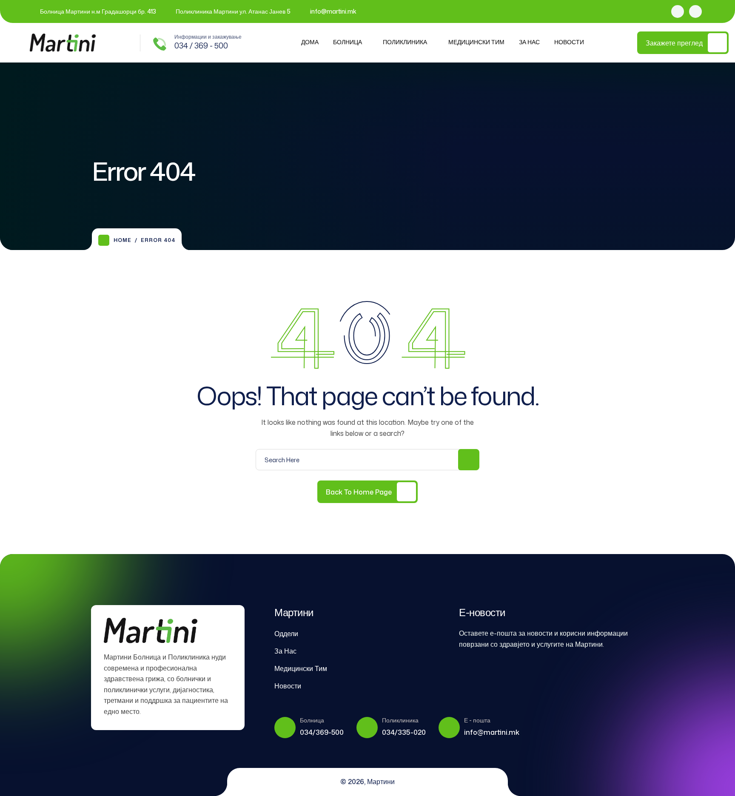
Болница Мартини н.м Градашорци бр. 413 (98, 11)
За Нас (529, 42)
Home (122, 240)
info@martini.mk (333, 11)
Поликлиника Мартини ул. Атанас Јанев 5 (233, 11)
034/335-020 (404, 732)
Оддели (286, 633)
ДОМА (310, 42)
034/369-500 (322, 732)
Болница (347, 42)
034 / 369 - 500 (201, 45)
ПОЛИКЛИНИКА (405, 42)
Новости (569, 42)
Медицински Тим (476, 42)
